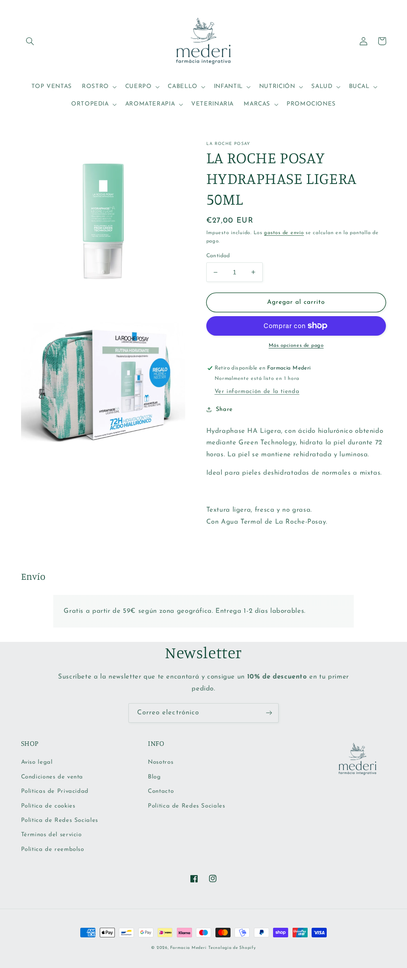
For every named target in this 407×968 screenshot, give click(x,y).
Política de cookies (48, 806)
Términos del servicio (51, 835)
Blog (154, 777)
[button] (30, 41)
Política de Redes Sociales (59, 820)
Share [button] (224, 410)
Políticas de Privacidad (55, 791)
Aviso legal (37, 762)
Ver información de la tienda (257, 392)
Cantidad (218, 255)
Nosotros (160, 762)
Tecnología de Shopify (232, 948)
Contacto (161, 791)
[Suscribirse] (269, 713)
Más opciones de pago (296, 345)
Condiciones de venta (52, 777)
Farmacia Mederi (188, 948)
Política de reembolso (52, 850)
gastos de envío (284, 233)
